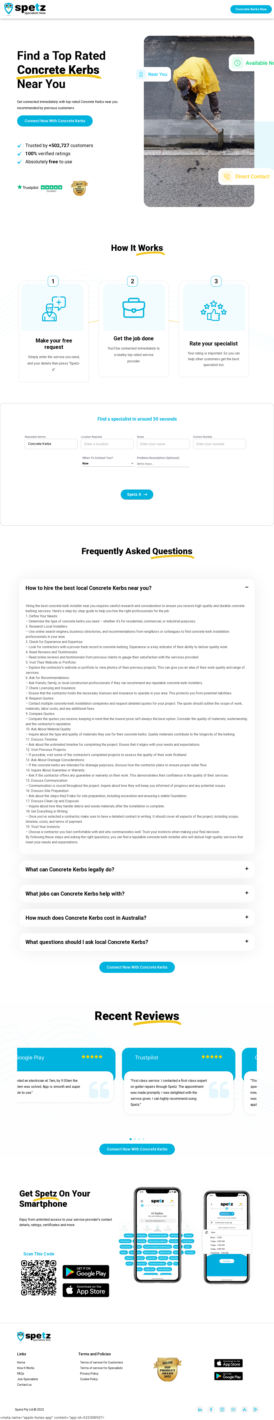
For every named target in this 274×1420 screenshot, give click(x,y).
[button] (137, 588)
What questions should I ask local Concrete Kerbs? (86, 942)
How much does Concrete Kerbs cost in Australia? (85, 918)
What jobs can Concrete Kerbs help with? (75, 894)
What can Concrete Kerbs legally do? (69, 869)
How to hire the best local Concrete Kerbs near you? (88, 588)
